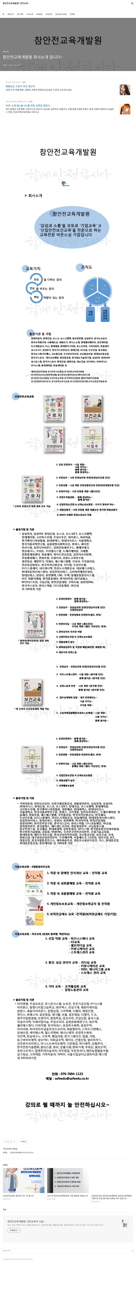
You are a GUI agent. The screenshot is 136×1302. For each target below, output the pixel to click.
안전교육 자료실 (61, 14)
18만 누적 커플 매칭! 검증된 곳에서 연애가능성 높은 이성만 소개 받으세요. (39, 89)
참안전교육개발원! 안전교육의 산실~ (17, 3)
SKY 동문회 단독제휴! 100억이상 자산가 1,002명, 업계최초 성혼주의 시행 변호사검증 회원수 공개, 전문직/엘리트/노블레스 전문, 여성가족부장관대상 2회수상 (60, 110)
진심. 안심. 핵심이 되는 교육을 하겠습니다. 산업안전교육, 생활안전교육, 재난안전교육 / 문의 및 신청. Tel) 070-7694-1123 (55, 1225)
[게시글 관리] (14, 1142)
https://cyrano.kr (13, 82)
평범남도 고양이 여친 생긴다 (20, 86)
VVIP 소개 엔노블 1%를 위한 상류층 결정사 (28, 105)
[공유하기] (11, 1142)
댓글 (4, 1209)
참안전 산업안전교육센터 (12, 1263)
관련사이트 (7, 1250)
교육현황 (39, 14)
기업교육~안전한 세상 (11, 1259)
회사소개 (30, 14)
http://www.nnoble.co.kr (17, 101)
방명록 (72, 14)
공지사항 (20, 14)
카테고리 (10, 14)
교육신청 (49, 14)
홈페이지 (6, 1255)
